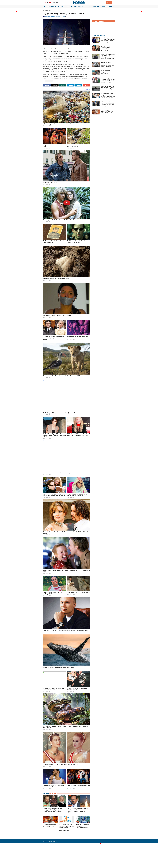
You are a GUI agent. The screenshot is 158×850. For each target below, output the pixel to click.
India (50, 10)
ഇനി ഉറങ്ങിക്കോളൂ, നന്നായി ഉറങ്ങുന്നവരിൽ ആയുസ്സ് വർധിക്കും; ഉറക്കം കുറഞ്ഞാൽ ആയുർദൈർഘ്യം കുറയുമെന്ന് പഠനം (108, 96)
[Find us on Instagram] (45, 2)
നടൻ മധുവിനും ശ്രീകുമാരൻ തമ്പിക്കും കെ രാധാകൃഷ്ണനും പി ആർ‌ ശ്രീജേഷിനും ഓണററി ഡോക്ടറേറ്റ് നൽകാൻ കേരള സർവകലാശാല (53, 810)
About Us (88, 840)
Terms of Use (98, 840)
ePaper (109, 2)
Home (44, 10)
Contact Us (93, 840)
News (47, 10)
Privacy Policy (104, 840)
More (87, 6)
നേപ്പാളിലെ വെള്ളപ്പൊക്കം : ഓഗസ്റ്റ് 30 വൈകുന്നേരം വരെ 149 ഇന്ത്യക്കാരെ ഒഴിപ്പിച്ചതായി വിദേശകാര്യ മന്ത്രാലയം (107, 80)
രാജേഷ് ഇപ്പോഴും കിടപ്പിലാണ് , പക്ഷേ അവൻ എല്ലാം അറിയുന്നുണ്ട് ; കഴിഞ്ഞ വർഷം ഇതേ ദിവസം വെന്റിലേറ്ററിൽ (108, 56)
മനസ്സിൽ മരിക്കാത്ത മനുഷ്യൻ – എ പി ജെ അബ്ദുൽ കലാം (50, 825)
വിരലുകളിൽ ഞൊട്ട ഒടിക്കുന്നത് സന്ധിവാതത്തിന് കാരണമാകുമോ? (107, 72)
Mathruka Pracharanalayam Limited (49, 839)
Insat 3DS (51, 81)
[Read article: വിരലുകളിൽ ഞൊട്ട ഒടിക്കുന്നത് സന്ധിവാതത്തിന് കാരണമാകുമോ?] (96, 72)
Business (111, 6)
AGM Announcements (111, 840)
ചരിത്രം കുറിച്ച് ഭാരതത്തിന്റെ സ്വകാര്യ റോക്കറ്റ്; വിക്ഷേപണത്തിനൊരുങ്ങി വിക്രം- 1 (82, 827)
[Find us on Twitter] (47, 2)
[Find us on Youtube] (50, 2)
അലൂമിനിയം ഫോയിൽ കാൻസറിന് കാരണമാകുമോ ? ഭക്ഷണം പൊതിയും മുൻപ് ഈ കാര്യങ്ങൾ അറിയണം (108, 64)
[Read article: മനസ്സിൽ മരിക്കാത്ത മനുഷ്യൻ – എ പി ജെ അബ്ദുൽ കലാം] (50, 819)
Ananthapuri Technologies (53, 841)
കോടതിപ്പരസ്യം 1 (96, 25)
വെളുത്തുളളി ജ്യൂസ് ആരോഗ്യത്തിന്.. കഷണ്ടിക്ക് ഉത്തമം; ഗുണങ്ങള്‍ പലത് (107, 111)
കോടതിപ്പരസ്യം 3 (96, 31)
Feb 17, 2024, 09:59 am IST (60, 16)
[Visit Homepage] (79, 2)
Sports (69, 6)
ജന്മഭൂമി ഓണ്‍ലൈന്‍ (50, 16)
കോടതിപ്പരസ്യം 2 (96, 28)
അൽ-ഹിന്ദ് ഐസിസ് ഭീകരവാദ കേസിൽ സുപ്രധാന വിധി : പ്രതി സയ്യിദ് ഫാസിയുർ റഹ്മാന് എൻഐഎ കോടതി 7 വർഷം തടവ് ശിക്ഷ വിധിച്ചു (108, 40)
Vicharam (60, 6)
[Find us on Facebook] (43, 2)
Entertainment (78, 6)
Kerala (45, 805)
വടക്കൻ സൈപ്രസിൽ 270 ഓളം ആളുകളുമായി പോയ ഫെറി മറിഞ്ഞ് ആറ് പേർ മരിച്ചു (108, 88)
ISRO (47, 81)
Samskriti (104, 6)
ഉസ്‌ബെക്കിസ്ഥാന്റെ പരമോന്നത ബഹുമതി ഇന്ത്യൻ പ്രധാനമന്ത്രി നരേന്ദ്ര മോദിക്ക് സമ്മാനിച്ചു (107, 104)
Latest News (52, 6)
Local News (95, 6)
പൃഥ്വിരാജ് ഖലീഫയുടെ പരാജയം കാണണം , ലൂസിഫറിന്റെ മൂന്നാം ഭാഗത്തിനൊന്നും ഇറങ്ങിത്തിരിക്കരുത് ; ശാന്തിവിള (106, 49)
